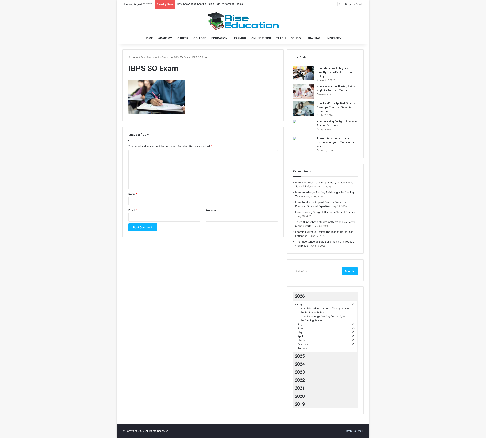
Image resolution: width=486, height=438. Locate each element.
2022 (300, 380)
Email (132, 210)
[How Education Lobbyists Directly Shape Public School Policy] (303, 73)
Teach (281, 38)
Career (182, 38)
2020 (300, 396)
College (199, 38)
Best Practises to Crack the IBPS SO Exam (165, 57)
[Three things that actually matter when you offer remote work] (303, 144)
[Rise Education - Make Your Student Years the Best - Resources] (243, 20)
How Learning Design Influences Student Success (325, 212)
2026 (300, 296)
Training (314, 38)
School (296, 38)
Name (132, 194)
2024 (300, 364)
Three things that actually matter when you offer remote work (335, 142)
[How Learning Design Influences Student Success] (303, 127)
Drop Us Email (353, 4)
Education (219, 38)
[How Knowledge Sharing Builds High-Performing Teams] (303, 91)
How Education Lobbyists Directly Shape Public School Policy (335, 72)
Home (149, 38)
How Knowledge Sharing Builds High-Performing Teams (210, 3)
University (334, 38)
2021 (300, 388)
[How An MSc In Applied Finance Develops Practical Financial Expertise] (303, 108)
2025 (300, 356)
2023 (300, 372)
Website (211, 210)
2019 (300, 404)
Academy (165, 38)
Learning (239, 38)
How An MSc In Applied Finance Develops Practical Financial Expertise (336, 107)
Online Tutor (261, 38)
